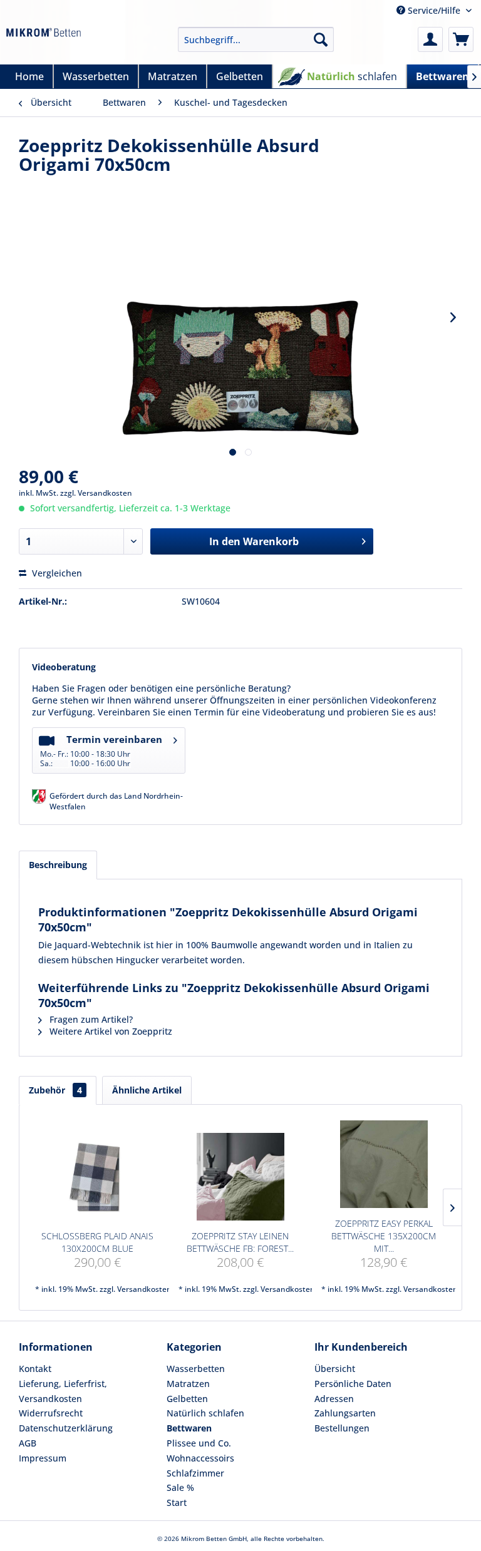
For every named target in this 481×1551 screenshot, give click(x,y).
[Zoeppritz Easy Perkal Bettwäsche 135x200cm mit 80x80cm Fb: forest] (383, 1164)
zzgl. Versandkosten (96, 493)
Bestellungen (342, 1428)
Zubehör (55, 1090)
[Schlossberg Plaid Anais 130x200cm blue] (97, 1177)
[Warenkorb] (460, 39)
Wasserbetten (196, 1368)
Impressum (42, 1458)
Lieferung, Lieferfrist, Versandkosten (63, 1391)
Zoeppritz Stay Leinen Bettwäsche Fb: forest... (240, 1242)
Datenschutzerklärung (66, 1428)
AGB (27, 1443)
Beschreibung (58, 865)
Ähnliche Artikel (147, 1090)
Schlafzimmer (195, 1473)
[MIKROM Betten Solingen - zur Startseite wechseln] (43, 42)
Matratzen (188, 1384)
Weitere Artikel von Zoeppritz (109, 1031)
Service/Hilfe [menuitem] (434, 10)
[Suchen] (321, 39)
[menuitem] (256, 39)
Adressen (334, 1399)
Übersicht (334, 1368)
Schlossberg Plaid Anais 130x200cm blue (97, 1242)
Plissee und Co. (199, 1443)
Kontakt (35, 1368)
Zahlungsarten (345, 1413)
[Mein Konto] (430, 39)
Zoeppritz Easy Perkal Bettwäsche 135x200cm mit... (383, 1235)
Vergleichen (55, 573)
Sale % (180, 1487)
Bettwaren (189, 1428)
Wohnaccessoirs (200, 1458)
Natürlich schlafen (205, 1413)
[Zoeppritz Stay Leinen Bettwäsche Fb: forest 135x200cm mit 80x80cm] (240, 1177)
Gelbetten (187, 1399)
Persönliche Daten (352, 1384)
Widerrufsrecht (51, 1413)
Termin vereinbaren (101, 751)
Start (177, 1502)
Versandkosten (144, 1289)
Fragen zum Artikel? (90, 1019)
